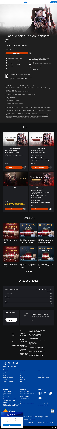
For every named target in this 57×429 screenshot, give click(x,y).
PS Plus (21, 377)
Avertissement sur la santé (25, 400)
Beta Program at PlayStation (43, 405)
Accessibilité (40, 373)
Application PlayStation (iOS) (43, 402)
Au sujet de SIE (6, 372)
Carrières (5, 373)
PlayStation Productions (8, 377)
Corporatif (5, 379)
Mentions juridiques (23, 423)
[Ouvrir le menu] (1, 2)
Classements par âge (24, 398)
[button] (11, 319)
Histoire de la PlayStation (8, 381)
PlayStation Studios (7, 375)
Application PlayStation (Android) (44, 403)
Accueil (4, 366)
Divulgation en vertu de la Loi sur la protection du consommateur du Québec (11, 405)
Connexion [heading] (40, 389)
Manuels (5, 402)
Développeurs (23, 401)
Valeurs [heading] (39, 370)
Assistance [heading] (5, 389)
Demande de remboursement (9, 400)
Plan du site (51, 423)
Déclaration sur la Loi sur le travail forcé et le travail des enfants (28, 395)
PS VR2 (21, 375)
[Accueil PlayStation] (25, 2)
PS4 (21, 373)
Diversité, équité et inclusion (43, 377)
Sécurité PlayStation (7, 393)
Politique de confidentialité (31, 423)
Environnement (41, 372)
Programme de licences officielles (27, 403)
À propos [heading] (5, 370)
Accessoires (22, 379)
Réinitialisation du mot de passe (9, 398)
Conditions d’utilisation (25, 391)
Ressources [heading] (23, 389)
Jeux (8, 366)
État (4, 395)
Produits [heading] (22, 370)
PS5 (21, 372)
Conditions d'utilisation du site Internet (42, 423)
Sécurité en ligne (41, 375)
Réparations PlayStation (8, 396)
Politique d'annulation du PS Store (27, 393)
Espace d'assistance (7, 391)
